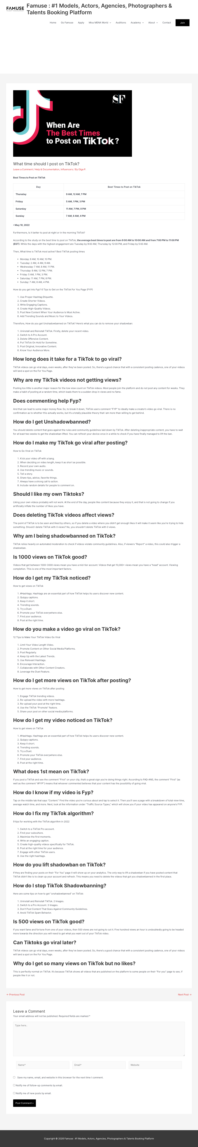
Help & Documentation (47, 169)
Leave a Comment (23, 169)
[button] (109, 22)
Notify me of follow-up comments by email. (39, 1085)
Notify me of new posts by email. (33, 1093)
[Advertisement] (99, 50)
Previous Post (15, 994)
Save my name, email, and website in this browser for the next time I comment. (60, 1077)
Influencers (67, 169)
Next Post (185, 994)
